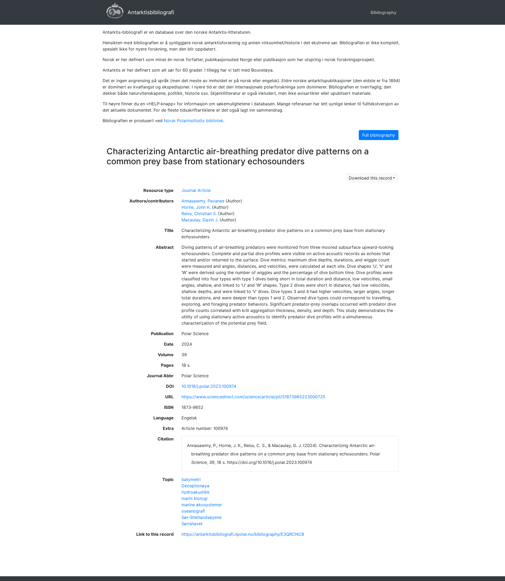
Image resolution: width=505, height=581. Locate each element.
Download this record (370, 178)
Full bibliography (378, 135)
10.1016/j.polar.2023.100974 (208, 386)
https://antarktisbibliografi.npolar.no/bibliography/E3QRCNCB (242, 534)
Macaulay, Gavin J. (199, 219)
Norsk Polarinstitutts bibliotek (193, 120)
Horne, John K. (196, 207)
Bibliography (383, 12)
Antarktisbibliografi (151, 12)
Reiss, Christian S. (199, 213)
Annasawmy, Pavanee (202, 200)
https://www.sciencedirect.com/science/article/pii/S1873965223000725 (253, 396)
